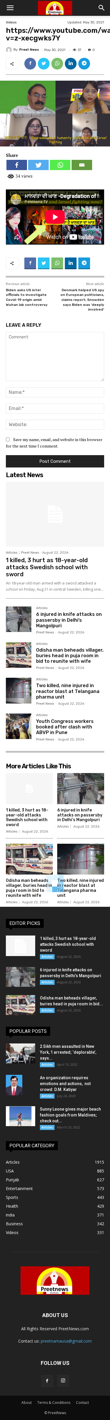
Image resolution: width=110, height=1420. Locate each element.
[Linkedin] (71, 64)
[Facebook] (30, 64)
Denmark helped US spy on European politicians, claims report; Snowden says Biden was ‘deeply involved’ (82, 299)
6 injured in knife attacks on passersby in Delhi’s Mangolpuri (69, 619)
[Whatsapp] (60, 165)
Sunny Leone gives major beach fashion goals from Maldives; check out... (70, 1115)
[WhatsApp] (57, 64)
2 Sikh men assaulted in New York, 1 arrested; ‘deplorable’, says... (68, 1052)
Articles (11, 552)
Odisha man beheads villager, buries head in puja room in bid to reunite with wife (70, 655)
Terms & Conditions (53, 1402)
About (26, 1402)
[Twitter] (44, 64)
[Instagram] (63, 1381)
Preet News (29, 49)
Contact (82, 1402)
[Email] (82, 165)
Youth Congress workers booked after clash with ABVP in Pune (65, 727)
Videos (11, 22)
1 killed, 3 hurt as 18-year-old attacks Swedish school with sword (47, 567)
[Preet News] (9, 50)
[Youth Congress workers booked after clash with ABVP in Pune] (18, 726)
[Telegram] (84, 64)
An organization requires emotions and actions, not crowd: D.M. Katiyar (65, 1083)
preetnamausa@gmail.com (66, 1341)
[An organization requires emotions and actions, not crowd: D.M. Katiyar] (14, 1085)
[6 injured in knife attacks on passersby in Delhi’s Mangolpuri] (18, 619)
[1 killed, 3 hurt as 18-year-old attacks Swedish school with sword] (55, 514)
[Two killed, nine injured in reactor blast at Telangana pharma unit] (18, 690)
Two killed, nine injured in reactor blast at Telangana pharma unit (67, 691)
